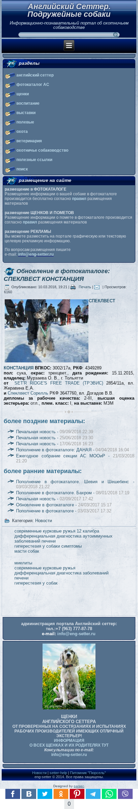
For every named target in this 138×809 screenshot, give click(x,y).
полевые (25, 122)
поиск (22, 169)
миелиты (23, 562)
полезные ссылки (34, 159)
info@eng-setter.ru (36, 254)
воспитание (28, 103)
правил (79, 198)
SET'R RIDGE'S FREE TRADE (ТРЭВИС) (58, 383)
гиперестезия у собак (36, 583)
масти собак (26, 551)
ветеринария (29, 141)
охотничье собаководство (42, 150)
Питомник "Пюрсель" (88, 773)
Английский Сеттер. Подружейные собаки (69, 10)
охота (22, 131)
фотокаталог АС (32, 84)
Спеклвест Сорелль (28, 393)
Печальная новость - (54, 431)
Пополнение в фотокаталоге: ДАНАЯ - (72, 449)
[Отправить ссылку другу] (98, 287)
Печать (85, 287)
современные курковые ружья (44, 567)
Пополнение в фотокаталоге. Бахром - (72, 492)
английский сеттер (35, 75)
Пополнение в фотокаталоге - (63, 510)
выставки (26, 112)
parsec (79, 786)
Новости (43, 520)
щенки (22, 94)
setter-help (58, 773)
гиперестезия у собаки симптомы (48, 546)
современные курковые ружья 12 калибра (56, 531)
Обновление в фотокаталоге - (64, 504)
